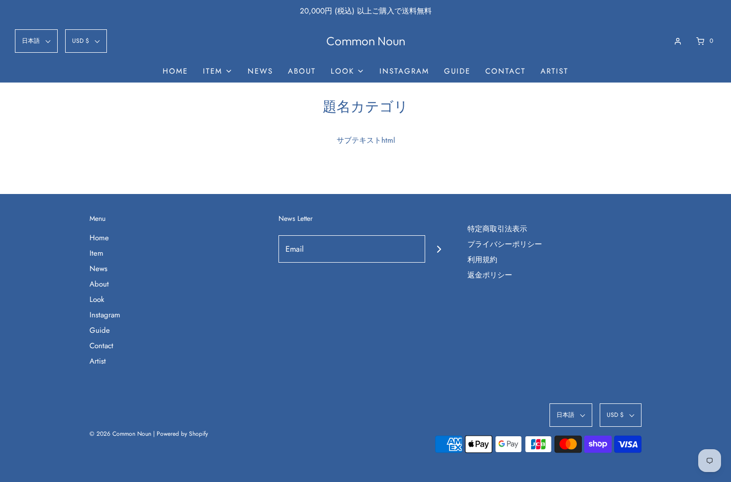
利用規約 (482, 259)
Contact (505, 71)
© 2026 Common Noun (120, 433)
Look (97, 299)
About (302, 71)
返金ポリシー (489, 275)
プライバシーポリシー (504, 244)
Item (96, 253)
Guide (457, 71)
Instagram (404, 71)
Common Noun (365, 41)
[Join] (439, 249)
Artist (554, 71)
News (260, 71)
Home (175, 71)
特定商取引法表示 (497, 228)
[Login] (678, 41)
